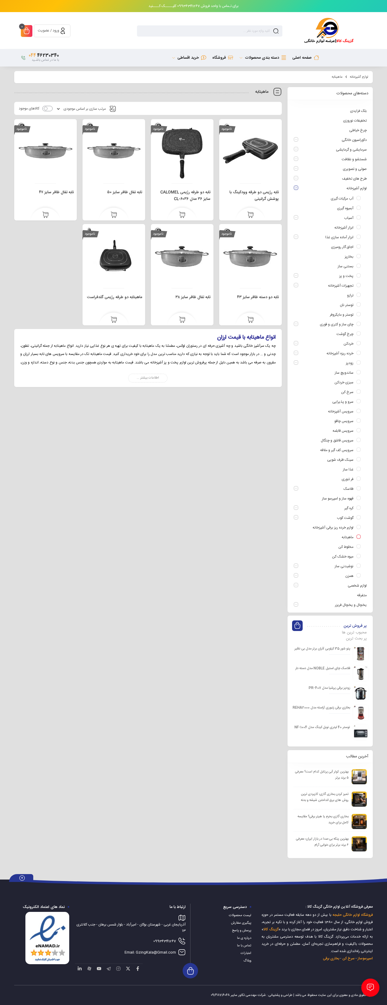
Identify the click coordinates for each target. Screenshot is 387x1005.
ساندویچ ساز (344, 373)
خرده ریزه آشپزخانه (340, 353)
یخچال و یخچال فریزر (351, 605)
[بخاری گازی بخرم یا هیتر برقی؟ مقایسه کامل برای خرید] (359, 821)
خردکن (348, 344)
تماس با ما (244, 945)
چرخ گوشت (345, 334)
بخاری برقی (331, 958)
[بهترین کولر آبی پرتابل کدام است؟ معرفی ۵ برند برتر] (359, 776)
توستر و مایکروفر (341, 315)
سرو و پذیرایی (342, 402)
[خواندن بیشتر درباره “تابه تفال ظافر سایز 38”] (182, 320)
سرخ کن (347, 392)
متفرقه (362, 595)
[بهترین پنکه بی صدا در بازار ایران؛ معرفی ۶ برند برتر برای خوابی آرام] (359, 843)
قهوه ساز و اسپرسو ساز (337, 499)
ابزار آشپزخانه (343, 228)
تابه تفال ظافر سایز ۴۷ (56, 192)
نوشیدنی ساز (344, 566)
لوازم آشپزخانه (359, 77)
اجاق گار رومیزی (342, 247)
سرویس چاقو (343, 421)
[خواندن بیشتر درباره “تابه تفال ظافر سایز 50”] (113, 215)
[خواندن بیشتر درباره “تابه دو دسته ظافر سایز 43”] (250, 320)
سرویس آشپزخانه (340, 411)
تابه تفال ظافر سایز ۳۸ (192, 297)
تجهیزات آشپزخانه (340, 286)
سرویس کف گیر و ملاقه (336, 450)
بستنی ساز (345, 266)
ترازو (350, 295)
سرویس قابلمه (343, 431)
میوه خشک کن (342, 557)
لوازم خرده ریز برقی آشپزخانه (333, 528)
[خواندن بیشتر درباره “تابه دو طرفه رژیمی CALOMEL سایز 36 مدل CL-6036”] (182, 215)
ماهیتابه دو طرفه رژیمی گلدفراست (114, 297)
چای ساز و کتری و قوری (336, 324)
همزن (349, 576)
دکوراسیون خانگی (354, 140)
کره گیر (348, 508)
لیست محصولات (240, 915)
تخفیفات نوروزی (355, 121)
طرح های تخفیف (354, 179)
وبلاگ (247, 961)
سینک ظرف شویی (340, 460)
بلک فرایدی (358, 111)
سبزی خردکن (343, 382)
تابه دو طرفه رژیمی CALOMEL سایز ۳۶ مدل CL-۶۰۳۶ (185, 195)
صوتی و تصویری (355, 169)
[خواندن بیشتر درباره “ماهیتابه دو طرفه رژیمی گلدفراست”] (113, 320)
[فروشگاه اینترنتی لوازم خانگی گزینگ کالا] (328, 30)
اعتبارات (246, 953)
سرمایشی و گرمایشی (351, 150)
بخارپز (349, 257)
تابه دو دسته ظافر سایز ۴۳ (258, 297)
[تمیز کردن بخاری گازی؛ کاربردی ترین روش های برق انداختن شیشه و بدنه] (359, 799)
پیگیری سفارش (241, 923)
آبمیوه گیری (345, 208)
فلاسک (348, 489)
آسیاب (348, 218)
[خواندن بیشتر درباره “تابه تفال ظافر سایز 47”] (45, 215)
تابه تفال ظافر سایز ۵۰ (124, 192)
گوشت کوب (345, 518)
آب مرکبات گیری (342, 199)
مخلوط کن (345, 547)
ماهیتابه (347, 537)
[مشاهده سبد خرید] (26, 31)
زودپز (349, 363)
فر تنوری (347, 479)
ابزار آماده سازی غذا (339, 237)
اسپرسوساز (365, 958)
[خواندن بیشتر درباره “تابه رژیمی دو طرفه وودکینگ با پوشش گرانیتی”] (250, 215)
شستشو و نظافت (354, 159)
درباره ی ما (244, 938)
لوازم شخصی (357, 586)
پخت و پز (346, 276)
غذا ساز (348, 470)
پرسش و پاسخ (241, 930)
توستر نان (346, 305)
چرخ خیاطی (358, 130)
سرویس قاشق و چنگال (337, 440)
